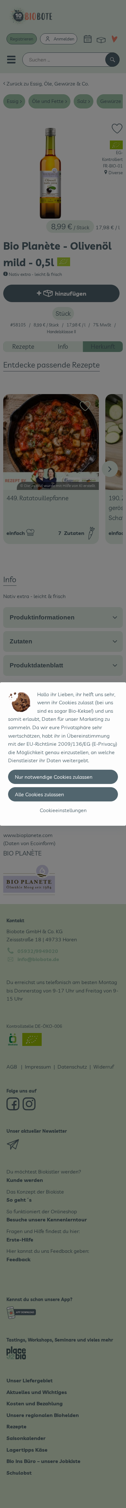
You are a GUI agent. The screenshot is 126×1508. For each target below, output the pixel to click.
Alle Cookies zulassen (39, 794)
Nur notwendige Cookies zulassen (53, 777)
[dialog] (63, 754)
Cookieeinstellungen (63, 810)
